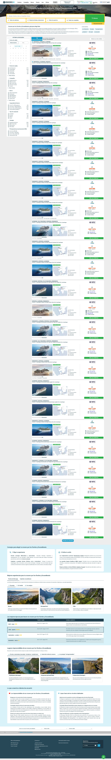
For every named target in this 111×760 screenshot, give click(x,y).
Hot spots (91, 31)
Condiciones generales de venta (41, 746)
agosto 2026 (17, 46)
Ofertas (47, 2)
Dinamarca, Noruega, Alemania (41, 41)
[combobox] (46, 16)
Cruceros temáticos (55, 2)
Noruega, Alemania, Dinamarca (40, 81)
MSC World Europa (14, 742)
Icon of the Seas (14, 744)
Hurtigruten (77, 555)
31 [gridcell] (10, 63)
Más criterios (12, 75)
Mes (23, 42)
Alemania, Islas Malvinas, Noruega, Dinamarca (45, 221)
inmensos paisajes (26, 559)
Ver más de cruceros (68, 540)
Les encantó (97, 31)
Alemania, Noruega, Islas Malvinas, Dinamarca (45, 281)
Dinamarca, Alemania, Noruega (41, 61)
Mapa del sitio (37, 749)
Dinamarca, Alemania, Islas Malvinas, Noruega (45, 460)
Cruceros (2, 732)
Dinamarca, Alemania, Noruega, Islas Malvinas (45, 321)
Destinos (20, 2)
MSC (77, 561)
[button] (96, 3)
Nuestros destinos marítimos (12, 732)
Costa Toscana (14, 746)
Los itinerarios (85, 29)
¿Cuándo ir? (84, 31)
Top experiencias (99, 29)
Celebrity (79, 567)
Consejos (92, 29)
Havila (81, 555)
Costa (80, 561)
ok (99, 745)
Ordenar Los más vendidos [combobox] (96, 38)
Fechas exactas (13, 42)
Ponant (83, 567)
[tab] (13, 578)
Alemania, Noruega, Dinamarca (40, 380)
